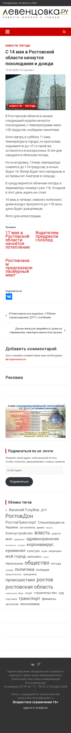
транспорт (29, 598)
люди (44, 551)
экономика (30, 604)
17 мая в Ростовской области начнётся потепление (17, 240)
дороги (56, 533)
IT (6, 510)
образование (14, 563)
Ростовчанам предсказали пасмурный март (18, 267)
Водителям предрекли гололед (47, 236)
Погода (24, 45)
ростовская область (29, 587)
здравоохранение (42, 539)
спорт (28, 593)
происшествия (20, 580)
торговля (11, 599)
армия (40, 527)
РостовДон (19, 516)
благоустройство (19, 533)
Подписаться (19, 481)
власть (42, 533)
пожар (9, 570)
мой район (34, 556)
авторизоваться (15, 359)
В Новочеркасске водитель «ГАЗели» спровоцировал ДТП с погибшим (32, 315)
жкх (8, 539)
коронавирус (40, 544)
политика (24, 569)
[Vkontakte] (9, 296)
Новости (11, 45)
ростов (45, 580)
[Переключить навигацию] (7, 32)
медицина (55, 551)
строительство (45, 593)
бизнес (49, 527)
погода (56, 563)
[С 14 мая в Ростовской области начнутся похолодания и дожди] (35, 92)
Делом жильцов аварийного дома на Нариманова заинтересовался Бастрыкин (36, 330)
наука (46, 557)
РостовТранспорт (20, 522)
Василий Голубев (24, 510)
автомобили (27, 527)
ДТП (44, 510)
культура (33, 551)
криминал (15, 550)
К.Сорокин (26, 70)
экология (12, 604)
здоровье (19, 539)
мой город (15, 556)
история (21, 545)
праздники (30, 574)
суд (61, 593)
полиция (42, 570)
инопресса (10, 545)
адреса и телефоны (35, 707)
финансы (49, 599)
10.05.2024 (11, 70)
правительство (13, 574)
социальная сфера (14, 593)
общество (37, 563)
